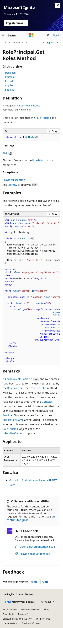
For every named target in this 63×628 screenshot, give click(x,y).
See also (9, 89)
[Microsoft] (31, 35)
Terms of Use (43, 618)
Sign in (56, 35)
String (6, 153)
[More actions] (57, 42)
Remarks (10, 81)
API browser (17, 42)
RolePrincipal (44, 118)
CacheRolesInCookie (17, 379)
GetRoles (41, 388)
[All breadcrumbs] (5, 42)
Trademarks (9, 623)
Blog (46, 609)
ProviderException (14, 180)
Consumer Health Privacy (16, 618)
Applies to (10, 85)
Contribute (8, 614)
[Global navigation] (3, 35)
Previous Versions (30, 609)
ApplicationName (13, 420)
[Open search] (48, 35)
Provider (8, 415)
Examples (10, 76)
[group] (31, 291)
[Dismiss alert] (57, 5)
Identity (12, 184)
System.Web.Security (28, 105)
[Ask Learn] (42, 42)
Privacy (22, 614)
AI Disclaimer (10, 609)
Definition (10, 72)
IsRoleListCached (13, 433)
